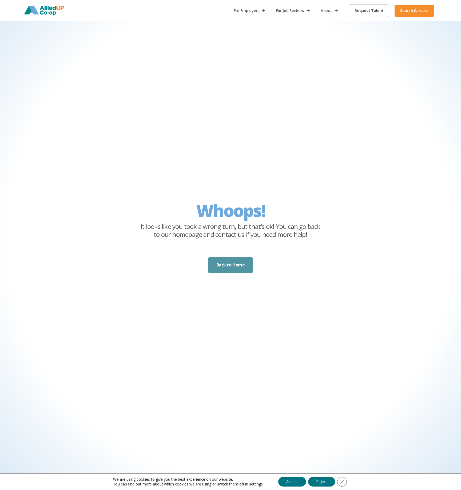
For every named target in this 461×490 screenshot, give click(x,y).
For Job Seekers (290, 10)
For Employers (252, 12)
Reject (321, 481)
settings (256, 484)
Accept (292, 481)
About (326, 10)
